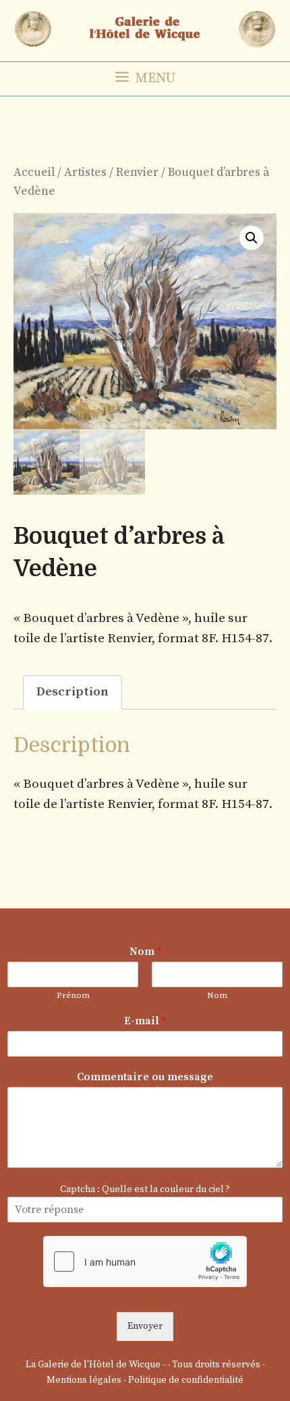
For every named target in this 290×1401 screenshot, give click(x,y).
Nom (145, 951)
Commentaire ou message (145, 1077)
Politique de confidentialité (185, 1380)
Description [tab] (72, 691)
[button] (251, 238)
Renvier (137, 172)
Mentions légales (84, 1380)
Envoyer (145, 1326)
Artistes (85, 172)
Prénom (73, 995)
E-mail (145, 1021)
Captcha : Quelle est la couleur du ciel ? (145, 1189)
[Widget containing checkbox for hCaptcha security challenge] (145, 1261)
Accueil (34, 172)
